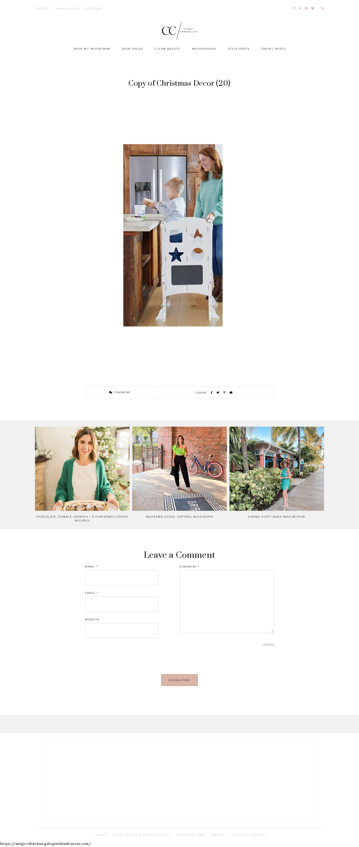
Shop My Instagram (92, 48)
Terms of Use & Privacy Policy (142, 834)
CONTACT (219, 834)
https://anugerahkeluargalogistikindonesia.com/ (45, 843)
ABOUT (101, 834)
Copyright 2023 (191, 834)
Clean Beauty (167, 48)
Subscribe (93, 8)
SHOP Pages (132, 48)
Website (92, 619)
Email (92, 593)
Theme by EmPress (249, 834)
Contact (42, 8)
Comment (121, 392)
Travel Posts (273, 48)
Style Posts (239, 48)
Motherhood (204, 48)
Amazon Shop (67, 8)
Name (91, 566)
